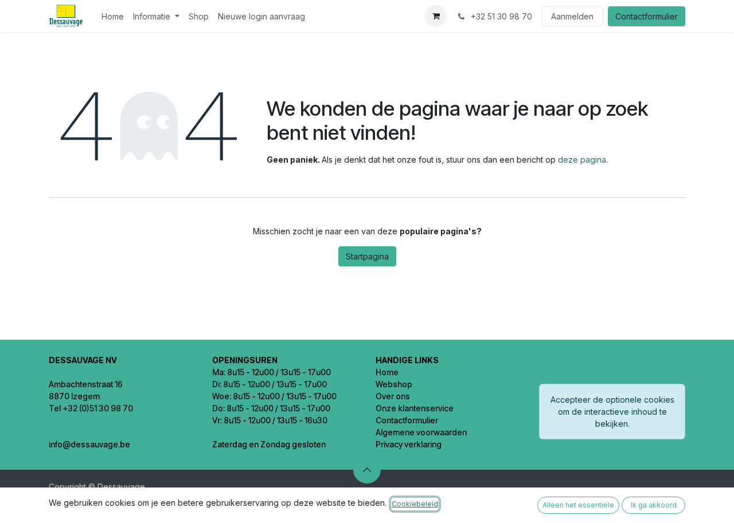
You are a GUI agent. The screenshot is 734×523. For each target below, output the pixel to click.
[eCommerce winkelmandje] (436, 16)
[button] (367, 469)
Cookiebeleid (415, 504)
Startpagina (367, 256)
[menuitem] (112, 16)
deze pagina (582, 159)
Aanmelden (572, 16)
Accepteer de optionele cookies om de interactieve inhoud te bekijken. (612, 411)
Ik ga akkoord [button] (654, 505)
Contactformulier (646, 16)
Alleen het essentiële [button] (578, 505)
